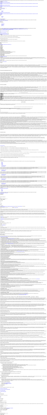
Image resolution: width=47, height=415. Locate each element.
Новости (9, 2)
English (2, 11)
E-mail (1, 405)
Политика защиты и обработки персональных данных (9, 206)
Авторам (1, 5)
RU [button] (0, 15)
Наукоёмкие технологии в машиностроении (15, 3)
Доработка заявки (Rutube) (3, 391)
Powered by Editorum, (20, 206)
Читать (4, 61)
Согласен (1, 1)
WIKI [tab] (2, 164)
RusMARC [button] (7, 188)
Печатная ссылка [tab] (3, 170)
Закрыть (1, 199)
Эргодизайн (36, 3)
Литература (3, 25)
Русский (2, 16)
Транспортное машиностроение (7, 3)
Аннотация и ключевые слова (3, 56)
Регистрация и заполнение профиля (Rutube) (5, 389)
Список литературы (2, 145)
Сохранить (4, 199)
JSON (2, 190)
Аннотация (3, 24)
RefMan (5, 188)
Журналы (1, 2)
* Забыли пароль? (16, 207)
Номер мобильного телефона (3, 402)
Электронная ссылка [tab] (4, 165)
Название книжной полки (3, 198)
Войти (13, 207)
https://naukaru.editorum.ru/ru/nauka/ (4, 236)
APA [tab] (2, 163)
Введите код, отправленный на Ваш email (4, 408)
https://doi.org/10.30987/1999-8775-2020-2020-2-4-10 (5, 44)
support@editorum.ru (8, 382)
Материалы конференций (5, 2)
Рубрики (1, 14)
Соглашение (1, 206)
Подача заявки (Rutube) (2, 390)
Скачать (5, 61)
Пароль (1, 413)
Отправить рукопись (2, 8)
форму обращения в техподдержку (7, 383)
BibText (1, 188)
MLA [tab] (2, 162)
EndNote (3, 188)
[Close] (0, 158)
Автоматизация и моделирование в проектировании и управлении (27, 3)
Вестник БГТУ (2, 3)
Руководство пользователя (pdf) (3, 388)
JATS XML (2, 193)
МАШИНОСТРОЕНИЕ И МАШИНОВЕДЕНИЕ (7, 29)
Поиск (1, 7)
